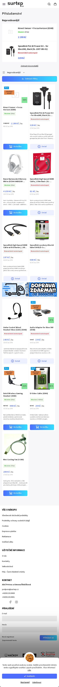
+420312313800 (8, 593)
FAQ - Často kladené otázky (13, 572)
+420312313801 (8, 597)
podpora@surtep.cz (10, 589)
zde (29, 670)
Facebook (10, 602)
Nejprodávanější (14, 72)
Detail (44, 146)
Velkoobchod (7, 566)
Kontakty (6, 561)
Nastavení (25, 682)
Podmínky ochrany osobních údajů (16, 520)
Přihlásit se (48, 637)
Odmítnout (36, 682)
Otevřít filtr (29, 79)
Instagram (16, 602)
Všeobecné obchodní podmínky (15, 515)
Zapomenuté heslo (9, 640)
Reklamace (6, 536)
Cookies (5, 526)
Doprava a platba (9, 531)
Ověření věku (7, 542)
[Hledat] (49, 4)
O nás (4, 556)
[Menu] (4, 4)
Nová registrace (8, 637)
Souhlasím (31, 676)
